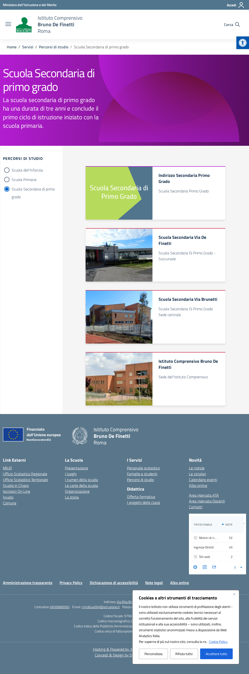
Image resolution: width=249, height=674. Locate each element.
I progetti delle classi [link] (143, 502)
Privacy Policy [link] (71, 583)
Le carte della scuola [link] (81, 485)
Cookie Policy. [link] (218, 641)
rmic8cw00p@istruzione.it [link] (101, 606)
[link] (242, 42)
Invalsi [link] (8, 497)
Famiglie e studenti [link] (142, 474)
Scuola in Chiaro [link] (16, 485)
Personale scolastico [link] (143, 468)
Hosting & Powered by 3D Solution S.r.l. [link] (124, 649)
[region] (185, 627)
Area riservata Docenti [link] (207, 501)
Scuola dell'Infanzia (27, 170)
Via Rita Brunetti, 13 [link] (131, 601)
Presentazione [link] (76, 468)
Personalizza (153, 653)
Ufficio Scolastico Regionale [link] (25, 474)
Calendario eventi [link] (203, 480)
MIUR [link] (7, 468)
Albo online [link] (198, 485)
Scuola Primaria (24, 179)
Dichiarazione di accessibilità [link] (114, 583)
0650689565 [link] (60, 606)
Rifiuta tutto (184, 653)
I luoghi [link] (71, 474)
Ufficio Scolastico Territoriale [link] (25, 480)
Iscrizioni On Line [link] (16, 491)
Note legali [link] (154, 583)
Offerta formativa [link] (141, 497)
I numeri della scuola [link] (81, 480)
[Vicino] (234, 594)
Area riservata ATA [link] (204, 495)
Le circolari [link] (197, 474)
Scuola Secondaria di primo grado (33, 189)
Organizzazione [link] (77, 491)
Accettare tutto (216, 653)
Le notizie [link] (197, 468)
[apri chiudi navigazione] (8, 24)
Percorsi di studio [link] (140, 480)
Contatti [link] (195, 507)
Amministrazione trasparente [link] (27, 583)
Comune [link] (9, 503)
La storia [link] (72, 497)
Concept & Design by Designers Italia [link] (124, 655)
